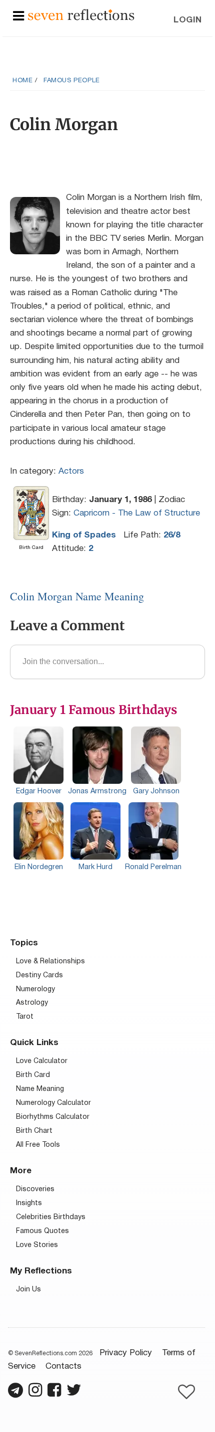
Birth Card (33, 1075)
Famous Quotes (42, 1231)
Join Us (28, 1289)
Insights (29, 1203)
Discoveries (35, 1189)
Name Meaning (40, 1089)
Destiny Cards (39, 975)
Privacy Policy (126, 1353)
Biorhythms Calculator (53, 1117)
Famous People (72, 81)
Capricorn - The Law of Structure (137, 513)
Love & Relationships (50, 961)
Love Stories (37, 1245)
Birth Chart (34, 1131)
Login (188, 20)
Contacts (64, 1366)
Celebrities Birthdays (51, 1217)
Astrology (32, 1003)
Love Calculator (42, 1061)
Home (22, 81)
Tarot (25, 1017)
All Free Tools (38, 1145)
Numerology (35, 989)
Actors (71, 471)
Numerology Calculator (53, 1103)
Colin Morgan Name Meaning (77, 596)
